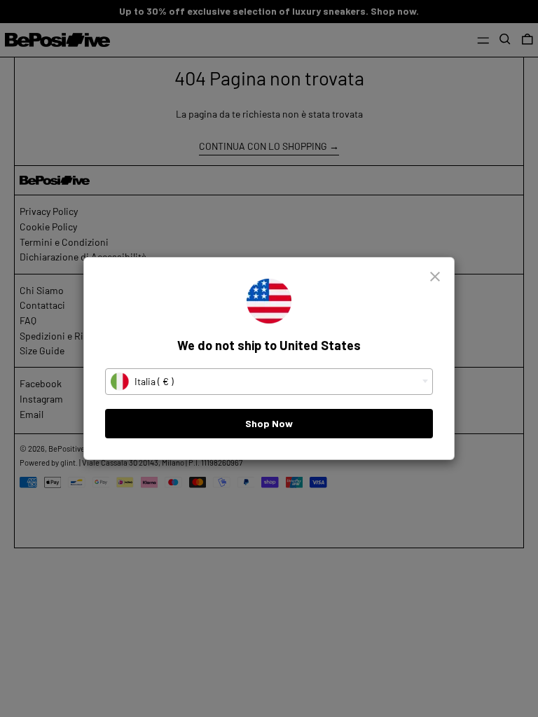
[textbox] (269, 381)
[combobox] (269, 381)
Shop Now (269, 423)
